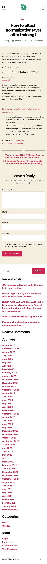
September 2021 (10, 479)
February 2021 (9, 503)
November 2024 (10, 383)
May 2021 (7, 492)
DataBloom (14, 559)
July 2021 (7, 486)
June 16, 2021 (20, 41)
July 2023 (7, 420)
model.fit (6, 80)
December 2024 (10, 379)
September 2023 (10, 414)
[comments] (18, 143)
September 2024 (10, 390)
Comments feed (10, 545)
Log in (5, 539)
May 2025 (7, 362)
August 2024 (8, 393)
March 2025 (8, 369)
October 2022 (9, 438)
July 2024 (7, 396)
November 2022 (10, 434)
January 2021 (9, 506)
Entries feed (8, 542)
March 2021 (8, 499)
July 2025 (7, 355)
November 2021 (10, 475)
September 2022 (10, 441)
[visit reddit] (7, 143)
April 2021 (7, 496)
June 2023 (7, 424)
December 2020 (10, 510)
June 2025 (7, 359)
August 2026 (8, 345)
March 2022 (8, 462)
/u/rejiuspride (18, 140)
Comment (7, 190)
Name (5, 212)
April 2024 (7, 407)
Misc (23, 20)
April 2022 (7, 458)
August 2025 (8, 352)
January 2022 (9, 468)
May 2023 (7, 427)
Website (5, 233)
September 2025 (10, 348)
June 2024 (7, 400)
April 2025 (7, 366)
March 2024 (8, 410)
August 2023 (8, 417)
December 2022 (10, 431)
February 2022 (9, 465)
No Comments (37, 41)
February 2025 (9, 372)
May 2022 (7, 455)
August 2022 (8, 444)
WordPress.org (9, 549)
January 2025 (9, 376)
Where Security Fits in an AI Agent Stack (22, 316)
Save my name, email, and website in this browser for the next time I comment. (23, 245)
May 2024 (7, 403)
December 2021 (10, 472)
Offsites (6, 526)
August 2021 (8, 482)
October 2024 (9, 386)
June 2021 (7, 489)
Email (5, 223)
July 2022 (7, 448)
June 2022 (7, 451)
